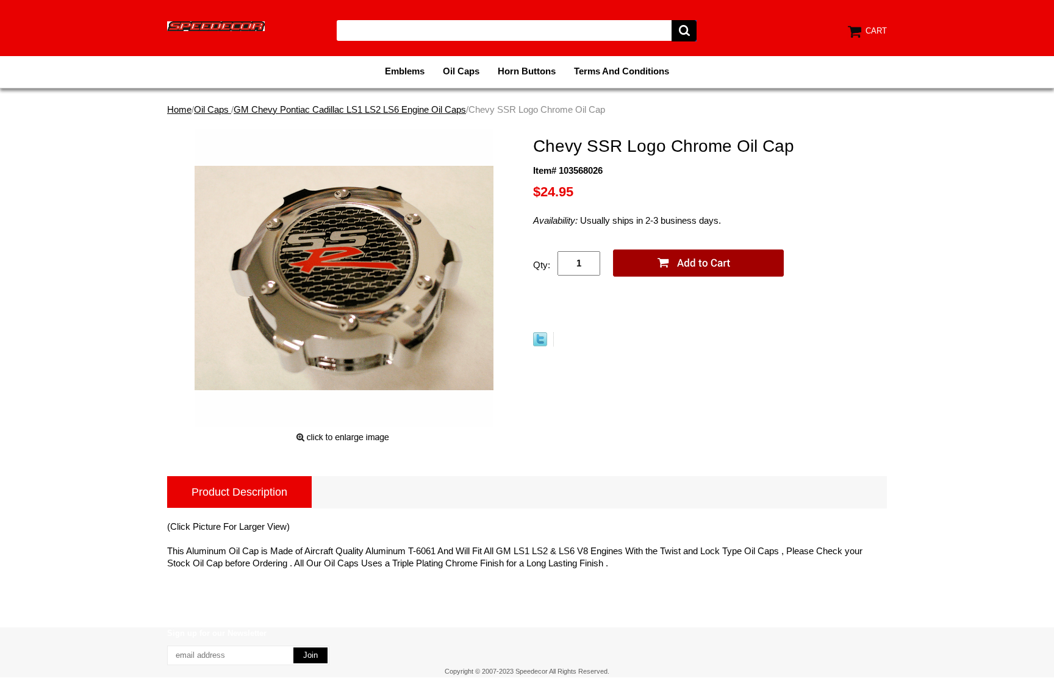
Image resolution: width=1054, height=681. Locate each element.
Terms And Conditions (621, 71)
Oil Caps (461, 71)
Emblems (405, 71)
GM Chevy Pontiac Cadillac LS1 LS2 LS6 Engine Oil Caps (350, 109)
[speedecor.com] (216, 25)
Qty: (541, 265)
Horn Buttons (527, 71)
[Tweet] (540, 343)
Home (179, 109)
